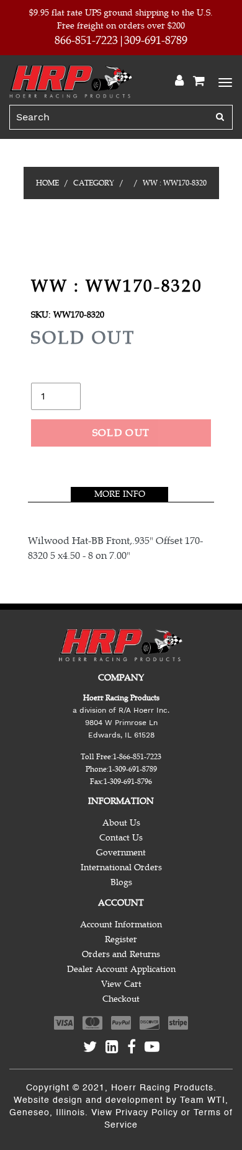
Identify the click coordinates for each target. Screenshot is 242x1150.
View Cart (121, 984)
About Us (121, 823)
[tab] (119, 494)
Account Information (121, 924)
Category (93, 183)
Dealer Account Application (121, 969)
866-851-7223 (86, 40)
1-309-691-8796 (128, 782)
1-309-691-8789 (133, 769)
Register (121, 939)
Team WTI (202, 1100)
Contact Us (121, 837)
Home (47, 183)
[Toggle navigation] (223, 81)
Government (121, 852)
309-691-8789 (155, 40)
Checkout (121, 999)
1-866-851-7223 (137, 757)
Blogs (121, 882)
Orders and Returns (121, 954)
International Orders (121, 867)
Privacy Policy (146, 1112)
